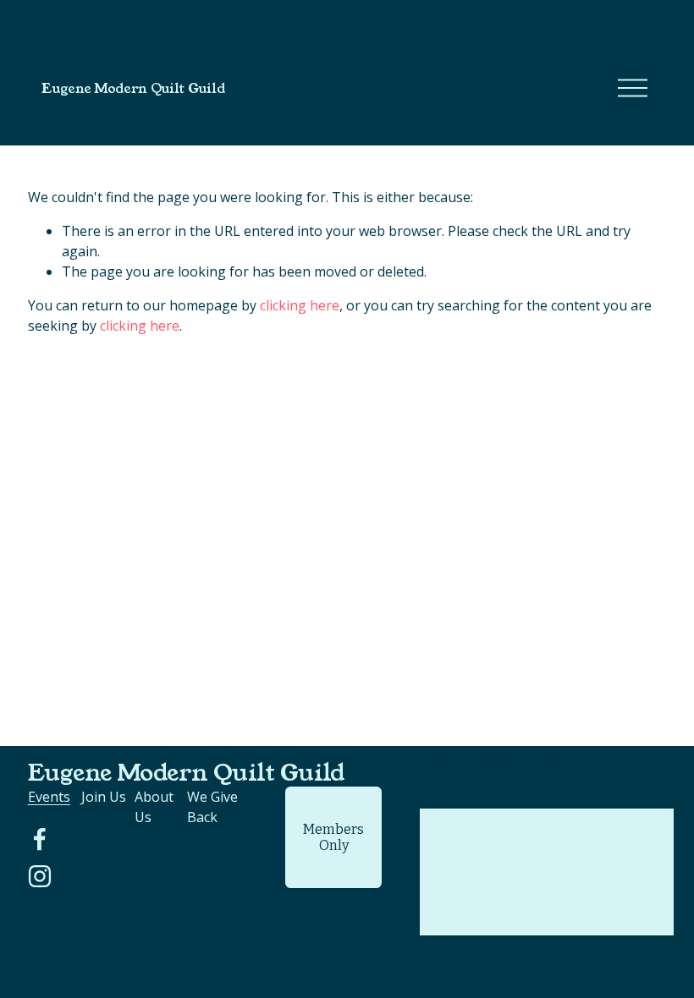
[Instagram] (40, 876)
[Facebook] (40, 839)
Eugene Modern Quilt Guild (132, 88)
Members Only (333, 837)
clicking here (299, 305)
